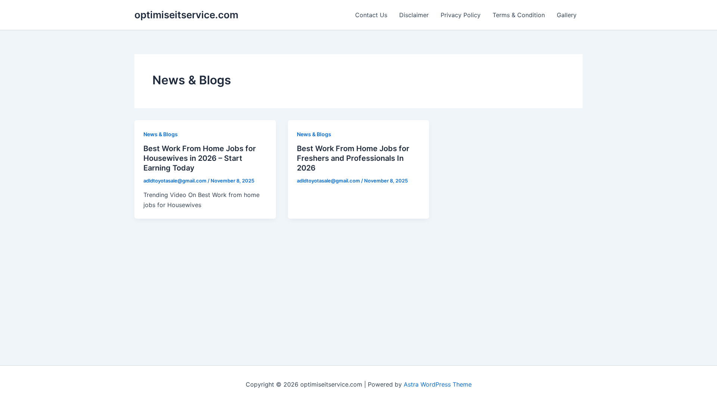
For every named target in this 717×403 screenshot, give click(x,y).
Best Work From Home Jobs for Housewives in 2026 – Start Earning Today (199, 158)
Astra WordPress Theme (438, 384)
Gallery (567, 15)
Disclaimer (414, 15)
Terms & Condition (519, 15)
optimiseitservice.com (186, 15)
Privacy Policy (461, 15)
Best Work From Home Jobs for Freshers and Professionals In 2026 (353, 158)
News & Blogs (160, 134)
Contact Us (371, 15)
